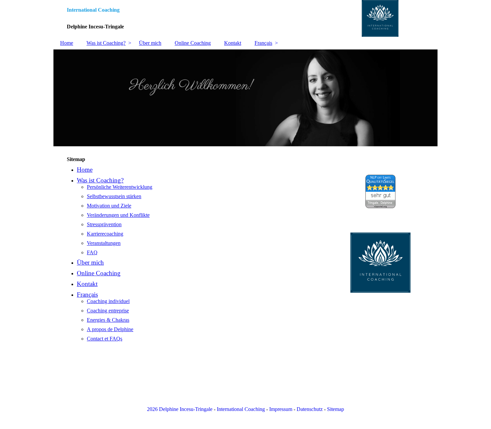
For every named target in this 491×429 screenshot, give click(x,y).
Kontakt (232, 43)
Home (66, 43)
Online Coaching (193, 43)
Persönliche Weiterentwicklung (119, 187)
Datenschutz (310, 409)
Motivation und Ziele (109, 205)
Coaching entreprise (108, 310)
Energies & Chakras (108, 320)
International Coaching (241, 409)
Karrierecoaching (105, 234)
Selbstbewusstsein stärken (114, 196)
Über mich (150, 43)
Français (263, 43)
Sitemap (335, 409)
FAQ (92, 252)
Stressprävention (104, 224)
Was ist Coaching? (106, 43)
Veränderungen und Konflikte (118, 215)
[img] (245, 18)
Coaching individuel (108, 301)
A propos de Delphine (110, 329)
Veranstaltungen (104, 243)
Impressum (280, 409)
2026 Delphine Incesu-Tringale (179, 409)
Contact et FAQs (104, 338)
